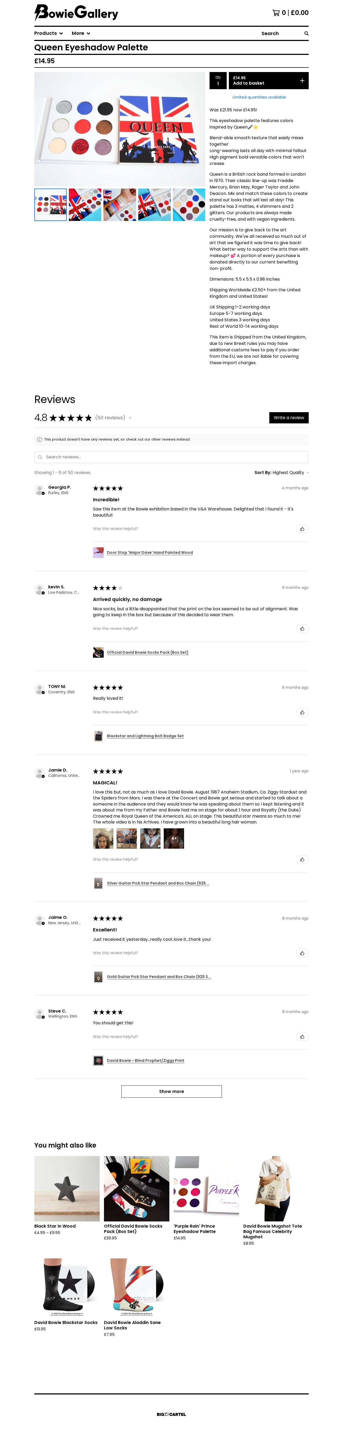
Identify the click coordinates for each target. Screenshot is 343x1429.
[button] (130, 418)
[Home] (76, 12)
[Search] (306, 33)
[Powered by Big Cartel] (171, 1414)
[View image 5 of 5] (189, 205)
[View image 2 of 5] (85, 205)
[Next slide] (197, 129)
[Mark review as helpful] (302, 529)
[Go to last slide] (42, 129)
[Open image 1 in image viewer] (119, 129)
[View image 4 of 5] (154, 205)
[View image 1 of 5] (50, 205)
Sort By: (263, 472)
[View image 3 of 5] (119, 205)
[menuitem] (48, 33)
